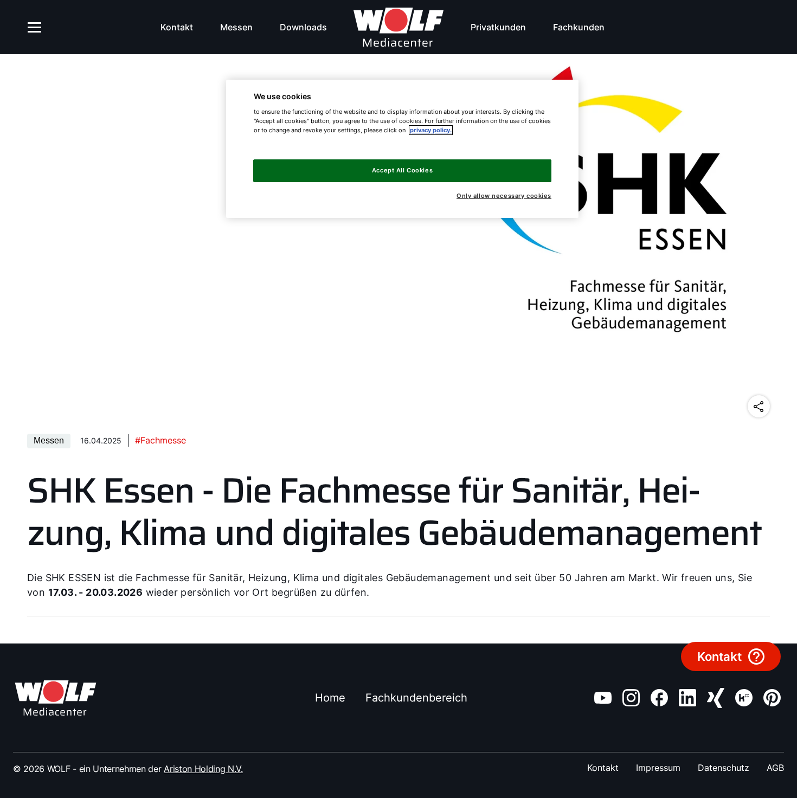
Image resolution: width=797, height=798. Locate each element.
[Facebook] (659, 697)
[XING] (715, 698)
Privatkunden (498, 27)
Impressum (658, 767)
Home (330, 697)
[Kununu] (744, 697)
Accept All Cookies (402, 170)
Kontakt (176, 27)
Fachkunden (579, 27)
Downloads (303, 27)
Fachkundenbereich (416, 697)
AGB (775, 767)
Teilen (759, 406)
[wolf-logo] (398, 27)
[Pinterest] (772, 697)
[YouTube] (603, 698)
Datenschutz (723, 767)
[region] (402, 149)
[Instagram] (631, 697)
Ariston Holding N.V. (203, 768)
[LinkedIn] (687, 697)
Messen (236, 27)
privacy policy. (431, 130)
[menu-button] (34, 27)
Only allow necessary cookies (504, 196)
